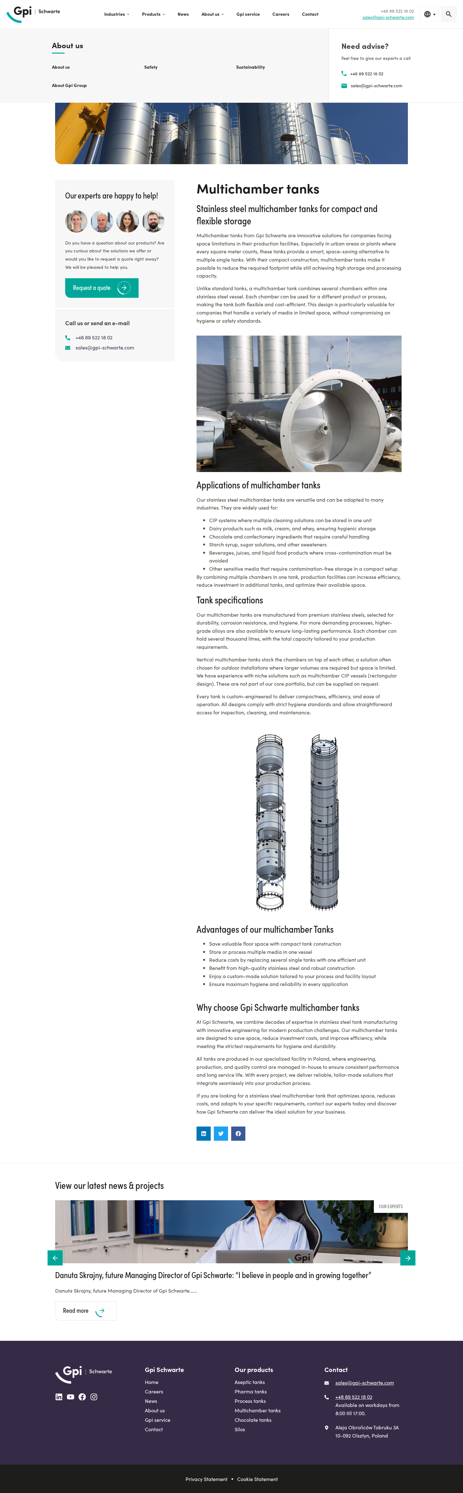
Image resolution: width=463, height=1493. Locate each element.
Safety (150, 67)
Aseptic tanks (250, 1382)
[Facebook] (82, 1397)
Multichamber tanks (258, 1410)
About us (211, 14)
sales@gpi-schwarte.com (376, 85)
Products (151, 14)
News (183, 14)
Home (151, 1382)
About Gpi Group (69, 85)
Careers (280, 14)
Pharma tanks (251, 1391)
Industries (114, 14)
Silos (240, 1429)
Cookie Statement (257, 1479)
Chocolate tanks (68, 11)
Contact (310, 14)
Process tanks (250, 1401)
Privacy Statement (206, 1479)
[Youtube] (70, 1397)
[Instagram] (94, 1397)
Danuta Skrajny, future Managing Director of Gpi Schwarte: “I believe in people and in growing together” (213, 1275)
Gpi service (248, 14)
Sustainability (250, 67)
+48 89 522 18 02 (366, 73)
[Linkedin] (59, 1397)
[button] (204, 1134)
